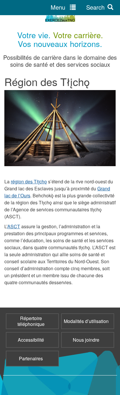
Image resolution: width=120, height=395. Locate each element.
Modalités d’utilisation (86, 321)
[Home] (60, 17)
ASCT (13, 226)
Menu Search (78, 7)
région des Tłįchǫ (29, 181)
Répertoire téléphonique (31, 321)
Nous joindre (86, 339)
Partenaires (31, 358)
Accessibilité (31, 339)
